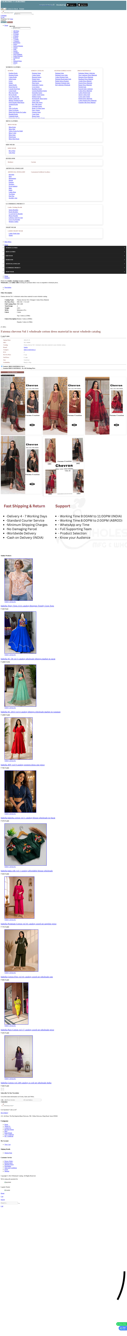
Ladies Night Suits (14, 233)
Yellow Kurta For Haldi (16, 131)
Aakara (15, 47)
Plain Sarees (35, 83)
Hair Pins (11, 196)
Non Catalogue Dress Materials (87, 75)
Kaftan (11, 83)
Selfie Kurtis (12, 79)
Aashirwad (16, 57)
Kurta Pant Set (13, 87)
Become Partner (9, 1129)
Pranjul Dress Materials (85, 83)
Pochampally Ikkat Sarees (39, 98)
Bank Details (8, 1133)
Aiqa (14, 64)
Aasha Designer (18, 56)
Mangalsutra (12, 178)
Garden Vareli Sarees (38, 94)
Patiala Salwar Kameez (62, 81)
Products (7, 278)
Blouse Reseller (13, 216)
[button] (63, 1333)
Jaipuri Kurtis (13, 85)
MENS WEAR (12, 124)
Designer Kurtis (13, 75)
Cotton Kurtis (13, 77)
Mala (10, 188)
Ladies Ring (12, 192)
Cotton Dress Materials (85, 91)
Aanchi (15, 51)
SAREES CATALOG (37, 70)
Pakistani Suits (59, 73)
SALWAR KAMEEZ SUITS (62, 70)
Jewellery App (13, 198)
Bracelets (11, 174)
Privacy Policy (8, 1161)
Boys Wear (12, 151)
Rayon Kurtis (13, 94)
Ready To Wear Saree (38, 108)
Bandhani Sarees (37, 89)
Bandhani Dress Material (85, 79)
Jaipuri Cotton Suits (84, 94)
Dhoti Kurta (12, 137)
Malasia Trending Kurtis (16, 100)
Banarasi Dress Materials (85, 77)
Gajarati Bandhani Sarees (39, 91)
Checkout (10, 22)
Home (6, 25)
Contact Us (10, 8)
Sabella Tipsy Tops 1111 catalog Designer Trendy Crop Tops (27, 606)
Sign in (16, 8)
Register (21, 8)
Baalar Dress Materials (85, 85)
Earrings (11, 182)
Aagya (15, 44)
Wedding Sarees (36, 81)
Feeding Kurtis (13, 73)
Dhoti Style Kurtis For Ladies (17, 112)
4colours (15, 37)
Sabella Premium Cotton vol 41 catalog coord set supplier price (28, 924)
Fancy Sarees (36, 110)
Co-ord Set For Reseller (16, 214)
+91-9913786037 (7, 1)
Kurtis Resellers (13, 212)
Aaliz (14, 49)
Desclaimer (7, 1166)
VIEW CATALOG (10, 602)
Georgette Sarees (37, 106)
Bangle (11, 180)
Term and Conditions (10, 1168)
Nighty (11, 235)
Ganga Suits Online (84, 96)
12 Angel (16, 34)
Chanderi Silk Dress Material (86, 102)
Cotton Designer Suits (61, 77)
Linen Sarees (36, 100)
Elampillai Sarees (37, 93)
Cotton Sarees (36, 75)
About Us (7, 1126)
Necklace (11, 184)
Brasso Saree (36, 116)
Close (11, 19)
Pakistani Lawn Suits (61, 75)
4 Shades (16, 36)
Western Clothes (13, 221)
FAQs (6, 1169)
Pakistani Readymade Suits (63, 79)
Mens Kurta (12, 127)
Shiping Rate (8, 1153)
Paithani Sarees (36, 96)
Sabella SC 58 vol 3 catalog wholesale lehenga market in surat (28, 659)
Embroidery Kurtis (14, 118)
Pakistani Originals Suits (62, 83)
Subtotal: (3, 20)
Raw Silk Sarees (37, 104)
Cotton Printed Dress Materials (87, 100)
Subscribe (4, 1102)
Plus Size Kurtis (13, 93)
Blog (5, 1131)
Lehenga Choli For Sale (16, 217)
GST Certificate (9, 1134)
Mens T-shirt (12, 133)
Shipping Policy (9, 1164)
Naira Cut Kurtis (14, 110)
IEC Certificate (8, 1136)
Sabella (26, 347)
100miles (16, 32)
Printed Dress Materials (85, 98)
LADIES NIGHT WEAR (15, 231)
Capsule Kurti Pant (14, 89)
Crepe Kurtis (12, 91)
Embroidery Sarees (37, 85)
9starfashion (16, 42)
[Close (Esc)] (1, 1088)
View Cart (4, 22)
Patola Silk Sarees (37, 102)
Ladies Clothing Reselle (15, 207)
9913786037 (4, 1113)
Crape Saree (35, 114)
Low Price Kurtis (14, 96)
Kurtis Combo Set (14, 98)
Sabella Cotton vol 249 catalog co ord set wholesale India (26, 1083)
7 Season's (16, 41)
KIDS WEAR (12, 148)
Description (7, 287)
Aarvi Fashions (17, 54)
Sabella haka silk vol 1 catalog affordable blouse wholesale (27, 871)
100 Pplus (16, 31)
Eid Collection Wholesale (62, 85)
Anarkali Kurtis (13, 104)
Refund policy (8, 1163)
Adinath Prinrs (17, 61)
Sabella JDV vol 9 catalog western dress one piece (23, 765)
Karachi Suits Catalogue (85, 89)
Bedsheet (10, 162)
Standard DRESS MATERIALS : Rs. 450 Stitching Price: (19, 368)
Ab (14, 59)
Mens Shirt (12, 129)
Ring (10, 176)
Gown (10, 81)
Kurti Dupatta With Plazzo (16, 102)
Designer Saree (36, 73)
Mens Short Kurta (14, 139)
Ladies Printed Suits (84, 93)
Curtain (33, 162)
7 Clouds (16, 39)
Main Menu (7, 242)
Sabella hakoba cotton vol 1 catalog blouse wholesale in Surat (28, 818)
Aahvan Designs (18, 46)
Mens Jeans (12, 135)
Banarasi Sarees (36, 77)
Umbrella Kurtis (13, 116)
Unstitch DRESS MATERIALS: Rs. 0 (13, 366)
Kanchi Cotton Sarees (38, 118)
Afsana (15, 62)
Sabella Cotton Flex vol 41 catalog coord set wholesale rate (27, 977)
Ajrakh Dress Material (84, 81)
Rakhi (10, 190)
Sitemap (6, 1171)
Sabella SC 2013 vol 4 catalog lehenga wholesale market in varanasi (31, 712)
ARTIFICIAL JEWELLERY (16, 172)
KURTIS (10, 70)
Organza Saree (36, 112)
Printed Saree (36, 79)
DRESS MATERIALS (84, 70)
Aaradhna (16, 52)
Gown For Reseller (14, 219)
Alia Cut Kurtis (13, 108)
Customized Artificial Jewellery (40, 172)
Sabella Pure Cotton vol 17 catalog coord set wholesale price (27, 1030)
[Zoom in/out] (3, 1088)
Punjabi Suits (82, 87)
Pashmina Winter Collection (86, 73)
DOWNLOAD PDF (8, 375)
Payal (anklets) (13, 186)
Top (10, 106)
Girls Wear (12, 152)
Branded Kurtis (13, 114)
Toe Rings (12, 194)
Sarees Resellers (13, 210)
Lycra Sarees (36, 87)
